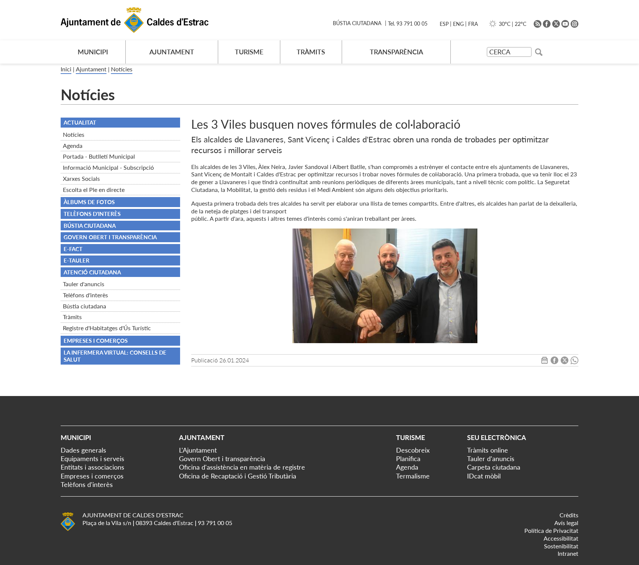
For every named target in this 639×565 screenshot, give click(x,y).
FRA (473, 24)
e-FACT (73, 249)
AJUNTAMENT (171, 52)
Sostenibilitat (561, 545)
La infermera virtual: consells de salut (115, 356)
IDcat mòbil (484, 476)
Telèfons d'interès (85, 294)
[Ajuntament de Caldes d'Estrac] (68, 529)
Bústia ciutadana (84, 305)
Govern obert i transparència (110, 237)
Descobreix (413, 450)
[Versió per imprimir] (544, 361)
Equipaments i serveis (92, 458)
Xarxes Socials (81, 178)
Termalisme (413, 476)
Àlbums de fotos (89, 202)
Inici (66, 68)
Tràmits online (487, 450)
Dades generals (83, 450)
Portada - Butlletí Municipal (99, 156)
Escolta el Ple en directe (94, 189)
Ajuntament (91, 68)
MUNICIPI (93, 52)
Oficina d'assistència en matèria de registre (242, 467)
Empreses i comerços (96, 340)
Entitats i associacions (92, 467)
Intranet (568, 553)
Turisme (410, 437)
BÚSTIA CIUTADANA (357, 23)
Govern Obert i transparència (222, 458)
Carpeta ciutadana (493, 467)
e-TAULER (76, 260)
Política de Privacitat (551, 530)
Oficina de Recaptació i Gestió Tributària (237, 476)
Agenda (72, 145)
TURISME (249, 52)
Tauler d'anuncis (83, 283)
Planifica (408, 458)
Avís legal (566, 522)
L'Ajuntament (198, 450)
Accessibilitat (561, 538)
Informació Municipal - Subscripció (108, 167)
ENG (458, 24)
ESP (444, 24)
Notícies (121, 68)
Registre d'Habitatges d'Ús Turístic (107, 327)
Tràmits (72, 316)
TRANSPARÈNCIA (396, 52)
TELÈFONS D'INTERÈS (92, 213)
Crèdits (568, 514)
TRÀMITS (311, 52)
